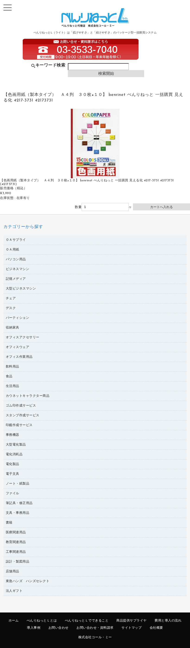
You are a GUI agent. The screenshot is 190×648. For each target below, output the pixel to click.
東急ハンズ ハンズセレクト (28, 581)
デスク (11, 308)
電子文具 (12, 474)
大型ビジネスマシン (21, 288)
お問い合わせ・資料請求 (95, 628)
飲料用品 (12, 366)
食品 (9, 376)
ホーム (14, 620)
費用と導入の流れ (168, 620)
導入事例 (33, 628)
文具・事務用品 (17, 513)
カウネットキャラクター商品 (28, 396)
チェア (11, 298)
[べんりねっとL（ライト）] (95, 25)
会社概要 (156, 628)
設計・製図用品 (17, 561)
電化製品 (12, 464)
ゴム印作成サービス (21, 405)
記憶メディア (16, 279)
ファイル (12, 493)
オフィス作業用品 (19, 357)
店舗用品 (12, 571)
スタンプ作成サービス (22, 415)
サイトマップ (131, 628)
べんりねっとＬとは (42, 620)
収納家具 (12, 327)
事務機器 (12, 435)
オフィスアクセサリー (22, 337)
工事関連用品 (16, 552)
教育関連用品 (16, 542)
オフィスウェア (17, 347)
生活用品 (12, 386)
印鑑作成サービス (19, 425)
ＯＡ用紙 (12, 249)
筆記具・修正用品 (19, 503)
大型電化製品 (16, 444)
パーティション (17, 318)
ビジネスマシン (17, 269)
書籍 (9, 522)
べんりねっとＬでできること (87, 620)
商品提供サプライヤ (131, 620)
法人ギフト (14, 591)
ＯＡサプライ (16, 240)
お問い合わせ (58, 628)
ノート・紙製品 (17, 483)
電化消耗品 (14, 454)
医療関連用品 (16, 532)
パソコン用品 (16, 259)
